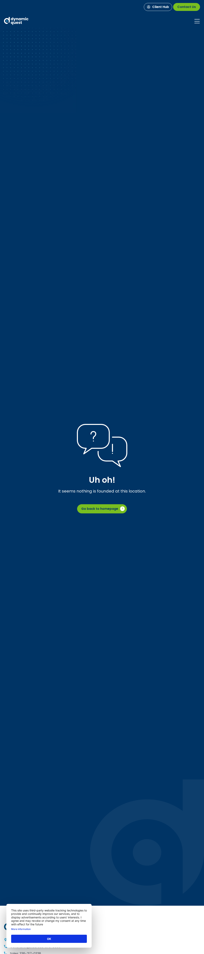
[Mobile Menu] (197, 21)
